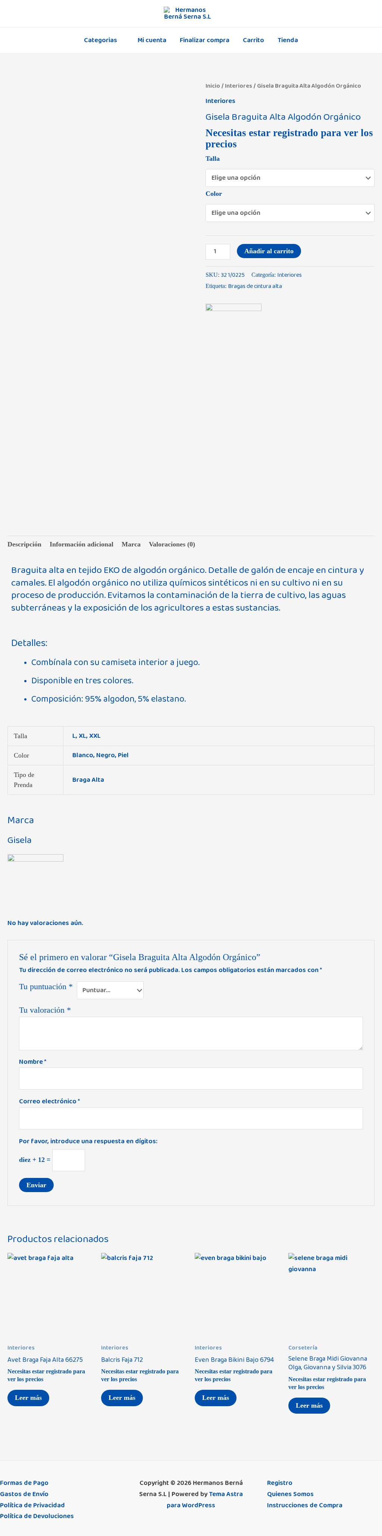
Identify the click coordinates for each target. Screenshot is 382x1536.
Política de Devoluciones (37, 1516)
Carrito (253, 40)
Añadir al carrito (269, 251)
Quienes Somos (290, 1494)
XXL (95, 736)
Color (214, 193)
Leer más (28, 1397)
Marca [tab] (131, 544)
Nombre (32, 1062)
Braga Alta (88, 780)
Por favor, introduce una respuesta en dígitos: (88, 1141)
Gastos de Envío (24, 1494)
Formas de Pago (24, 1483)
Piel (123, 755)
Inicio (213, 86)
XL (82, 736)
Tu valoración (45, 1010)
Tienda (288, 40)
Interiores (238, 86)
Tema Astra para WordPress (205, 1500)
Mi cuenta (152, 40)
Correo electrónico (49, 1101)
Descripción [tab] (24, 544)
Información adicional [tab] (81, 544)
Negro (105, 755)
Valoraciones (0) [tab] (172, 544)
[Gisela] (234, 332)
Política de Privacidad (32, 1505)
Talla (213, 158)
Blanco (82, 755)
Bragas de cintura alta (255, 286)
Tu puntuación (46, 986)
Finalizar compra (204, 40)
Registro (279, 1483)
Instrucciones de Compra (304, 1505)
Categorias (100, 40)
